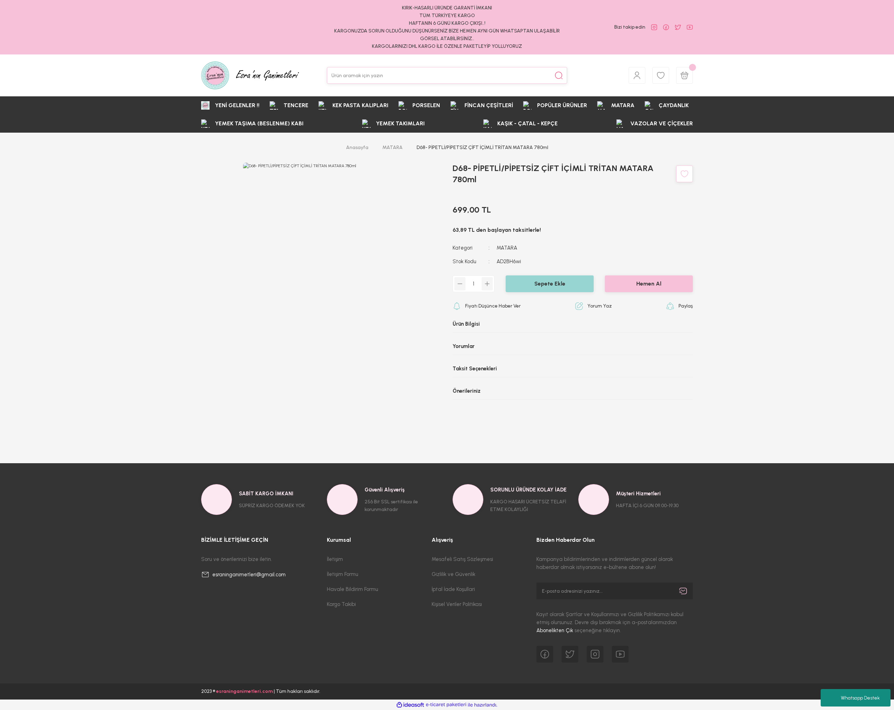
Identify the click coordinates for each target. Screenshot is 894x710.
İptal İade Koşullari (453, 589)
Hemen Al (648, 283)
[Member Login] (637, 75)
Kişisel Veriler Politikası (457, 604)
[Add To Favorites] (684, 173)
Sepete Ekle (549, 283)
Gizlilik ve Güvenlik (453, 574)
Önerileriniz (467, 391)
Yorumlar (464, 346)
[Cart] (684, 75)
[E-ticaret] (446, 705)
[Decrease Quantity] (460, 283)
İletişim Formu (342, 574)
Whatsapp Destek (860, 698)
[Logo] (250, 75)
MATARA (507, 248)
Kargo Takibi (341, 604)
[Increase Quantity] (487, 283)
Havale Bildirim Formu (352, 589)
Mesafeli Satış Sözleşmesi (462, 559)
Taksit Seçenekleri (475, 368)
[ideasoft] (410, 705)
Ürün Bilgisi (466, 324)
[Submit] (683, 591)
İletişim (335, 559)
